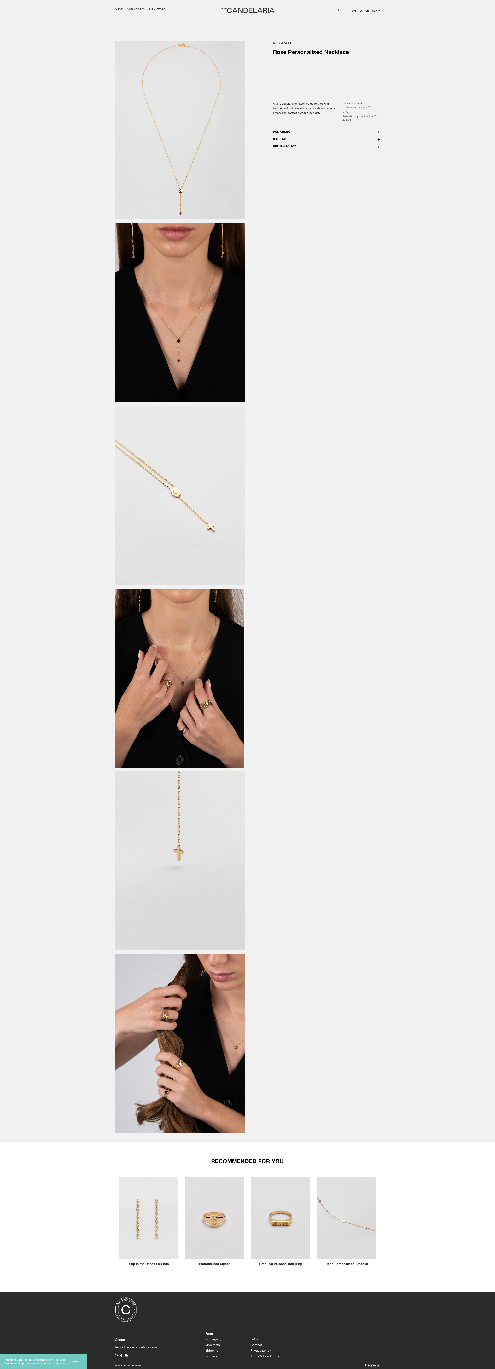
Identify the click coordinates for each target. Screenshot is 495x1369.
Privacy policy (260, 1350)
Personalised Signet (214, 1264)
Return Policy (284, 146)
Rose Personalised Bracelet (346, 1264)
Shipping (280, 139)
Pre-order (281, 131)
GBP (374, 10)
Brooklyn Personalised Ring (280, 1264)
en (367, 10)
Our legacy (213, 1339)
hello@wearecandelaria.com (136, 1347)
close (74, 1361)
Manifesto (212, 1345)
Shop (209, 1333)
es (361, 10)
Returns (211, 1356)
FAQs (254, 1339)
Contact (256, 1345)
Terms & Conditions (264, 1356)
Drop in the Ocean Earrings (148, 1264)
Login (351, 11)
